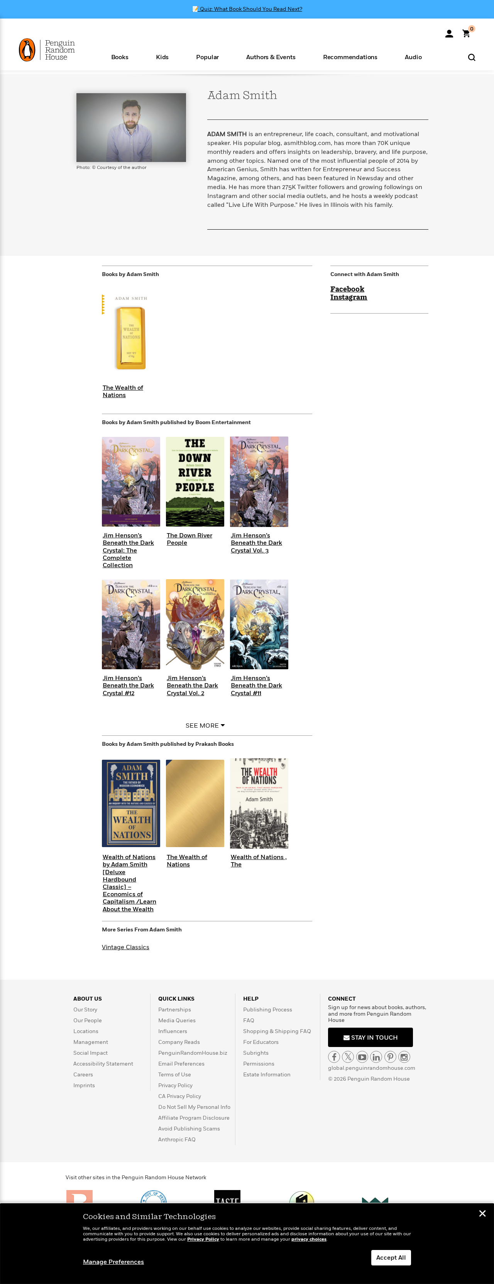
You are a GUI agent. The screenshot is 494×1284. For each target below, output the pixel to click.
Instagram (348, 297)
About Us (87, 999)
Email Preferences (181, 1063)
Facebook (347, 289)
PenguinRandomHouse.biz (192, 1053)
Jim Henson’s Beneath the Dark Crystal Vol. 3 (256, 542)
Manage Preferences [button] (113, 1261)
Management (90, 1042)
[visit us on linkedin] (376, 1057)
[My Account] (449, 31)
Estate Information (267, 1074)
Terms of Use (174, 1074)
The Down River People (189, 539)
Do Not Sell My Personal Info (194, 1107)
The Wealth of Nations (123, 391)
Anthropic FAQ (177, 1139)
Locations (85, 1031)
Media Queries (177, 1020)
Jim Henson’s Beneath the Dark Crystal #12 (128, 685)
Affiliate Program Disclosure (194, 1118)
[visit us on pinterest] (390, 1057)
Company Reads (179, 1042)
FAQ (248, 1020)
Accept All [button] (391, 1257)
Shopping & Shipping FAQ (277, 1031)
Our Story (85, 1009)
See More (202, 725)
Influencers (172, 1031)
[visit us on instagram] (404, 1057)
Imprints (84, 1085)
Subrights (256, 1053)
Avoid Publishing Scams (189, 1128)
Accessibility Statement (103, 1063)
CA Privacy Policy (179, 1096)
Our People (87, 1020)
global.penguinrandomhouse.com (371, 1068)
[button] (119, 56)
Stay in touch (374, 1037)
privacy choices (309, 1239)
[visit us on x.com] (348, 1057)
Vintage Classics (125, 947)
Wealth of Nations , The (259, 861)
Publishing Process (267, 1009)
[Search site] (471, 57)
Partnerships (174, 1009)
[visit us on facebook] (334, 1057)
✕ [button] (482, 1214)
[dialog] (247, 1244)
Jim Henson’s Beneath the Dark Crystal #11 (256, 685)
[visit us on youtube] (362, 1057)
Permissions (258, 1063)
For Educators (261, 1042)
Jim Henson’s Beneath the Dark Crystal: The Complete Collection (128, 550)
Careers (83, 1074)
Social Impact (90, 1053)
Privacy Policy (175, 1085)
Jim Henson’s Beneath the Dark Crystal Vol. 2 (192, 685)
